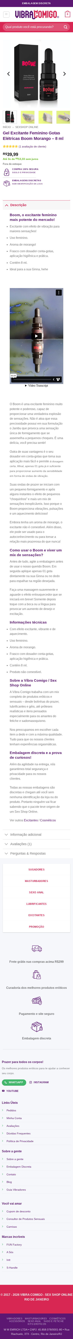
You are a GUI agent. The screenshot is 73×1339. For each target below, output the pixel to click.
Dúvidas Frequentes (19, 1133)
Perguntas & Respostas (28, 853)
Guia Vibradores (16, 1189)
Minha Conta (14, 1118)
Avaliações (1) (21, 844)
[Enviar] (65, 27)
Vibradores (14, 1318)
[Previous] (8, 74)
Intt (8, 1259)
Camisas (12, 1226)
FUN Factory (14, 1244)
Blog (9, 1181)
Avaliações (13, 1125)
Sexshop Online (26, 127)
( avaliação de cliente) (32, 146)
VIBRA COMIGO (31, 1294)
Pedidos (11, 1110)
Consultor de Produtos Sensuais (26, 1218)
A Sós (10, 1252)
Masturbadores (36, 1318)
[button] (6, 15)
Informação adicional (25, 834)
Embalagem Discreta (19, 1166)
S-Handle (12, 1267)
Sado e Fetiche (54, 1321)
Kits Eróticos (37, 1324)
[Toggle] (6, 205)
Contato (11, 1174)
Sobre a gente (15, 1159)
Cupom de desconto (19, 1211)
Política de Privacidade (20, 1141)
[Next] (64, 74)
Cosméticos (57, 1318)
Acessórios (17, 1321)
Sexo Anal (34, 1321)
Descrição (18, 205)
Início (7, 127)
